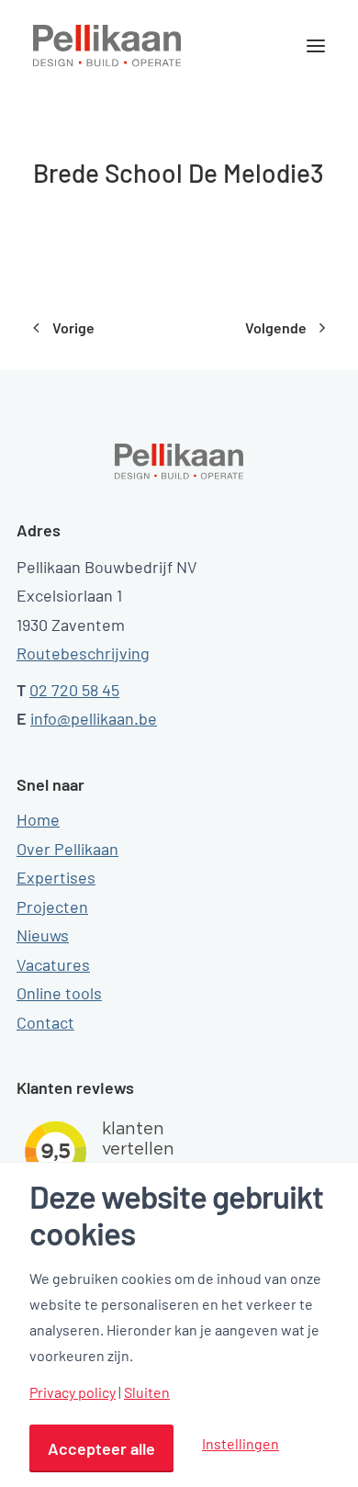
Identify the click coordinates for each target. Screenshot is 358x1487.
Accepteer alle (101, 1448)
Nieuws (43, 935)
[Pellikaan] (107, 46)
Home (38, 819)
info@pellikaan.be (93, 718)
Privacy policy (72, 1392)
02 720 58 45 (74, 690)
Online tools (59, 993)
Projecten (52, 906)
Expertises (56, 877)
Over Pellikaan (67, 849)
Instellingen (240, 1443)
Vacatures (53, 964)
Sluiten (147, 1392)
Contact (45, 1022)
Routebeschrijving (83, 653)
